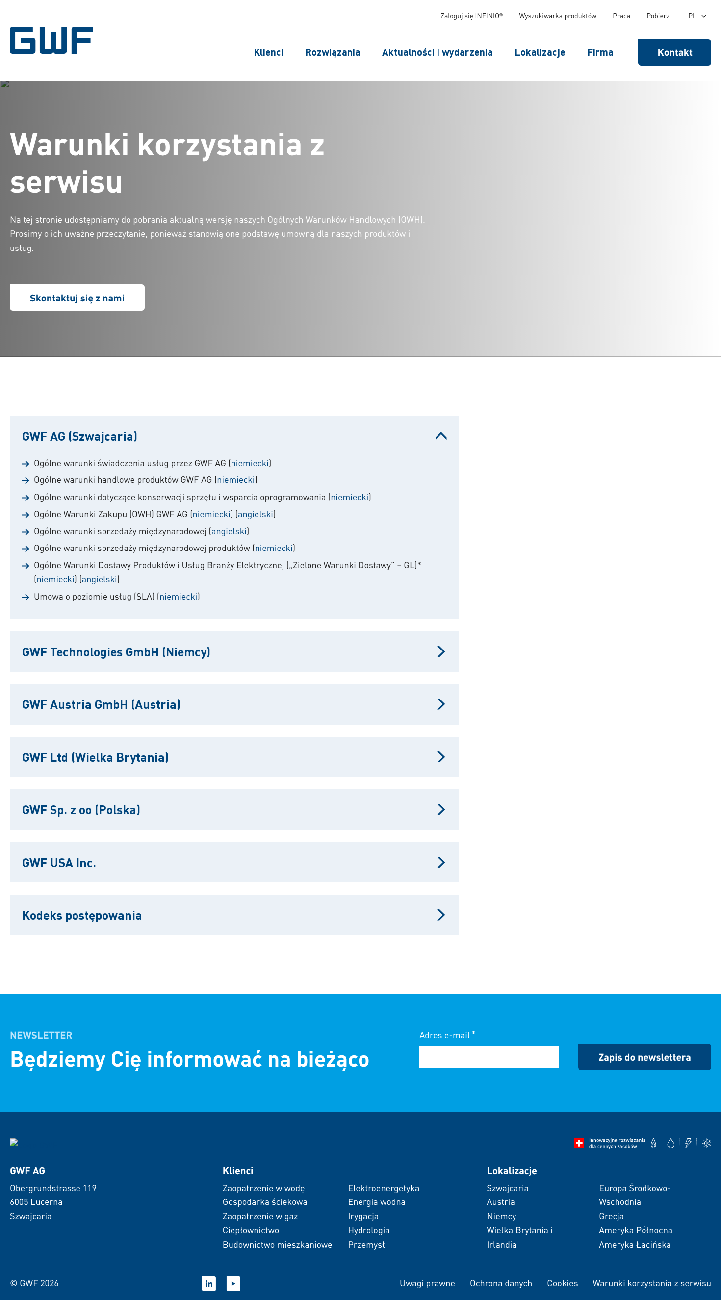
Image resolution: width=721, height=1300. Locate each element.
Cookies (562, 1283)
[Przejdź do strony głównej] (33, 1143)
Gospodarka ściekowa (265, 1201)
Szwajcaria (508, 1188)
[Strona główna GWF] (54, 40)
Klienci (268, 52)
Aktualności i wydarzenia (437, 52)
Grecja (611, 1216)
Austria (501, 1201)
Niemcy (501, 1216)
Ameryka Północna (635, 1230)
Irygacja (363, 1216)
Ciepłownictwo (251, 1230)
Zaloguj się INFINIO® (471, 15)
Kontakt (675, 52)
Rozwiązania (332, 52)
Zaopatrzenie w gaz (260, 1216)
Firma (600, 52)
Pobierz (658, 15)
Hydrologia (368, 1230)
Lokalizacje (540, 52)
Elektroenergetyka (383, 1188)
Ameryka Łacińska (635, 1244)
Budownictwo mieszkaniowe (278, 1244)
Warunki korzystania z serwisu (652, 1283)
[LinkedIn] (209, 1283)
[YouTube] (233, 1283)
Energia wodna (377, 1201)
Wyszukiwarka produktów (557, 15)
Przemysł (366, 1244)
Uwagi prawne (427, 1283)
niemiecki (250, 463)
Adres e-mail (447, 1034)
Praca (621, 15)
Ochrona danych (501, 1283)
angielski (255, 514)
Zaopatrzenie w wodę (264, 1188)
